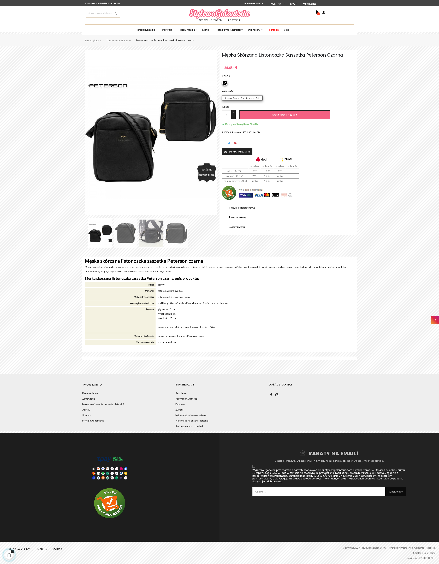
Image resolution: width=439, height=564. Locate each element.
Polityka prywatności (186, 398)
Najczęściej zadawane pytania (190, 415)
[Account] (323, 12)
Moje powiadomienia (93, 420)
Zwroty (179, 409)
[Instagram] (277, 394)
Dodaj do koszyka (284, 115)
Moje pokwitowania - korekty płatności (103, 404)
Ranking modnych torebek (189, 426)
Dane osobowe (90, 393)
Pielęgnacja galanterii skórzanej (192, 420)
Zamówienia (88, 398)
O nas (40, 548)
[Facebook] (271, 394)
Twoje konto (92, 384)
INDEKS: (227, 132)
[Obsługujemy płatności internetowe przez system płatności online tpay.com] (109, 467)
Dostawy (180, 404)
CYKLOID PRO (427, 557)
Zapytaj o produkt (237, 152)
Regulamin (181, 393)
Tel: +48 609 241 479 (18, 548)
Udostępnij (223, 143)
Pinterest (235, 143)
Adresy (86, 409)
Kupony (86, 415)
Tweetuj (229, 143)
